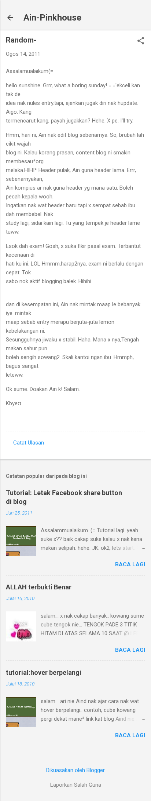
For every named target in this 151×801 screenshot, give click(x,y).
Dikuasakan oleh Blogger (75, 770)
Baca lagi (130, 564)
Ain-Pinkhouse (52, 17)
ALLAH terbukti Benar (38, 587)
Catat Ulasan (28, 442)
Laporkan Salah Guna (75, 785)
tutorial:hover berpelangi (43, 672)
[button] (140, 41)
